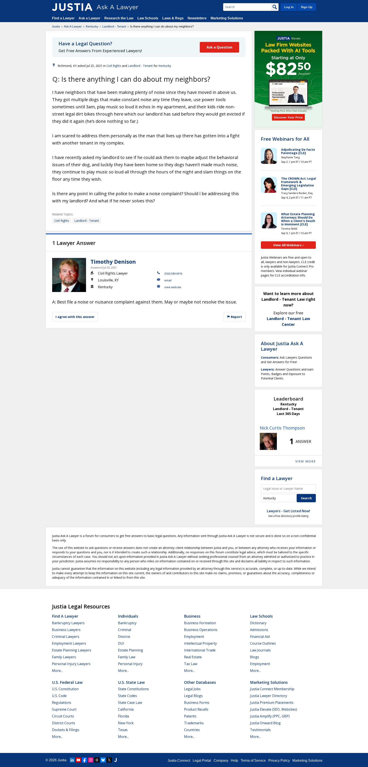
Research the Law (118, 18)
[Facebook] (84, 760)
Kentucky (92, 26)
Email (167, 280)
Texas (123, 729)
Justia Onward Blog (265, 723)
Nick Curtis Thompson (282, 428)
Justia (56, 26)
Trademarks (194, 723)
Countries (192, 729)
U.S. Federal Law (67, 682)
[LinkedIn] (72, 760)
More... (57, 670)
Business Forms (196, 702)
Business (192, 616)
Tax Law (190, 663)
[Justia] (72, 7)
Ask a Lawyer (90, 18)
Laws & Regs (173, 18)
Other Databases (200, 682)
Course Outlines (263, 643)
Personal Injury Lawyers (71, 663)
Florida (123, 716)
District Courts (63, 723)
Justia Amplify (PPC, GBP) (270, 716)
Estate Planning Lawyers (71, 650)
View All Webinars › (288, 245)
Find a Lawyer (63, 18)
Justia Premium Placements (271, 702)
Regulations (61, 702)
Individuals (128, 616)
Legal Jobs (192, 689)
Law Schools (147, 18)
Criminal (124, 629)
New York (126, 723)
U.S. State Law (131, 682)
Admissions (259, 629)
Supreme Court (64, 709)
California (126, 709)
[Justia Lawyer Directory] (115, 760)
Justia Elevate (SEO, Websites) (273, 709)
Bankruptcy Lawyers (68, 623)
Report (236, 317)
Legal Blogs (193, 695)
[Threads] (96, 760)
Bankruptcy (127, 623)
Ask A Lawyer (73, 26)
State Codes (127, 695)
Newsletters (197, 18)
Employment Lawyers (69, 643)
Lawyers (267, 369)
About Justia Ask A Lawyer (282, 346)
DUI (121, 643)
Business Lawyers (66, 629)
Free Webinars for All (285, 139)
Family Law (126, 657)
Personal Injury (130, 663)
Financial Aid (260, 636)
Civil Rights (113, 66)
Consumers (269, 357)
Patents (190, 716)
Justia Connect (179, 760)
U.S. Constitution (65, 689)
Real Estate (193, 657)
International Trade (200, 650)
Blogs (254, 657)
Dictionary (258, 623)
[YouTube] (78, 760)
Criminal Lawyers (65, 636)
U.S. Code (59, 695)
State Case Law (130, 702)
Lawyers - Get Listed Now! (288, 511)
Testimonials (260, 729)
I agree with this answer (75, 317)
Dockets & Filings (65, 729)
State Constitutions (133, 689)
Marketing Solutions (227, 18)
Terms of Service (253, 760)
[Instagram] (90, 760)
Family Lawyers (64, 657)
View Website (172, 287)
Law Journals (260, 650)
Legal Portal (202, 760)
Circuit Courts (63, 716)
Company (221, 760)
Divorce (124, 636)
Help (234, 760)
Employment (194, 636)
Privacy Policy (279, 760)
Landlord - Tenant (114, 26)
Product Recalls (196, 709)
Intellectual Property (200, 643)
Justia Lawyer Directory (268, 695)
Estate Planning (130, 650)
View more (305, 461)
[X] (109, 760)
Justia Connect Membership (272, 689)
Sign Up (306, 7)
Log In (289, 7)
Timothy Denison (113, 261)
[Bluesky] (103, 760)
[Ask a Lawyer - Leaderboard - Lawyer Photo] (268, 441)
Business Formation (200, 623)
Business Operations (200, 629)
